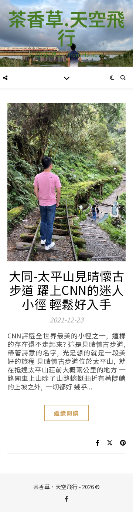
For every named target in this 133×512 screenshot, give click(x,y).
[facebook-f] (66, 499)
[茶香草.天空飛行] (66, 33)
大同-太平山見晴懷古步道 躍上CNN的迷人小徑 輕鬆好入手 (67, 290)
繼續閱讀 (66, 413)
